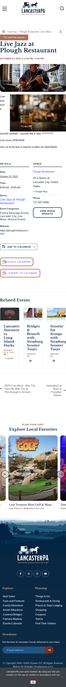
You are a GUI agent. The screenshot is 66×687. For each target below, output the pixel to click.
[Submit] (49, 650)
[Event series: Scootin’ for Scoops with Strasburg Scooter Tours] (54, 361)
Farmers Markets (12, 619)
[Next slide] (61, 474)
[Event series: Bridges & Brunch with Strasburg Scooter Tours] (30, 361)
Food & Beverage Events (14, 213)
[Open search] (62, 8)
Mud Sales (9, 596)
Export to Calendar (23, 273)
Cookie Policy (33, 678)
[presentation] (9, 314)
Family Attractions (13, 605)
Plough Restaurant (43, 171)
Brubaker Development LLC (38, 666)
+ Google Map (40, 191)
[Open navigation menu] (5, 9)
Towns (39, 619)
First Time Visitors (45, 623)
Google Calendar (18, 262)
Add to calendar (19, 247)
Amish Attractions (13, 610)
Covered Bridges (12, 614)
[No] (62, 677)
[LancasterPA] (3, 31)
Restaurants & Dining (47, 601)
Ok (33, 682)
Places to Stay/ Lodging (48, 605)
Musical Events (16, 219)
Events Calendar (12, 623)
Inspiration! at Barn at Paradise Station (54, 390)
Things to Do (42, 596)
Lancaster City (8, 216)
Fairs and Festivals (14, 601)
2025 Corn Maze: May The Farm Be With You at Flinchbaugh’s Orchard (19, 388)
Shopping (40, 610)
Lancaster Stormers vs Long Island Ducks (12, 335)
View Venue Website (47, 212)
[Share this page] (61, 31)
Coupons (40, 614)
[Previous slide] (5, 474)
